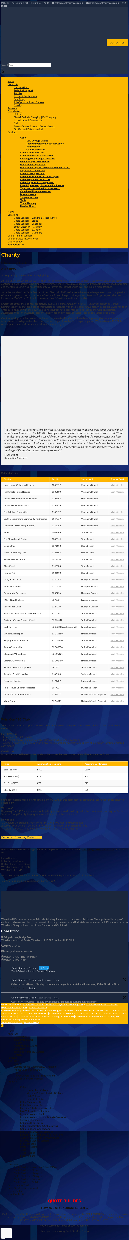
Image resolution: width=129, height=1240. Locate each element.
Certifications (21, 87)
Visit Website (117, 485)
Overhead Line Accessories (35, 191)
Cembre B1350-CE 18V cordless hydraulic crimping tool (53, 1004)
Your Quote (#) (16, 244)
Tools (23, 200)
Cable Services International (23, 238)
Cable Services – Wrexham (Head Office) (35, 217)
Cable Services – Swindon (27, 229)
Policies (18, 93)
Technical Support (23, 90)
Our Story (19, 99)
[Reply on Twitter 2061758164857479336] (13, 988)
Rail (16, 123)
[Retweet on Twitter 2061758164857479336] (19, 988)
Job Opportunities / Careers (29, 102)
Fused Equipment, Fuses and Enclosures (42, 185)
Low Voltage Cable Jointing (35, 161)
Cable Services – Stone (26, 220)
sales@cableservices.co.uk (69, 2)
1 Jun (56, 998)
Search (4, 65)
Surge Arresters (29, 197)
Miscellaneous (28, 194)
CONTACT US (117, 42)
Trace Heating (28, 203)
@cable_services (44, 980)
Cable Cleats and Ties (32, 152)
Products (12, 132)
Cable (23, 137)
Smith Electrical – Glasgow (28, 226)
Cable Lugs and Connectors (35, 179)
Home (11, 81)
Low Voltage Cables (37, 140)
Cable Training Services (20, 235)
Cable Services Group (23, 979)
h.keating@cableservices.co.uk (98, 849)
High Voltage (33, 146)
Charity (18, 105)
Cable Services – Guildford (28, 232)
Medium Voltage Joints (32, 164)
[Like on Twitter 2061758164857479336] (25, 988)
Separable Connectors (32, 170)
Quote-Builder (15, 241)
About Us (13, 84)
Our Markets (15, 111)
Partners (12, 108)
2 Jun (56, 980)
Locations (13, 214)
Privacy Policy (31, 1022)
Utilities (18, 114)
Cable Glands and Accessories (36, 155)
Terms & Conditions (11, 1022)
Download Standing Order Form (21, 837)
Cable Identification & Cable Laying (39, 176)
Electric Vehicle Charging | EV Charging (35, 117)
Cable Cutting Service (32, 173)
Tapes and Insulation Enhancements (40, 188)
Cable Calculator (35, 149)
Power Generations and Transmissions (34, 126)
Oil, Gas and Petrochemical (28, 129)
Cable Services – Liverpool (28, 223)
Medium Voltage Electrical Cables (45, 143)
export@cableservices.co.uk (104, 2)
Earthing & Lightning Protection (37, 158)
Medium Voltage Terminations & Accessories (45, 167)
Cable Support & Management (37, 182)
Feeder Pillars (28, 206)
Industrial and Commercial (28, 120)
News (11, 211)
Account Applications (25, 96)
